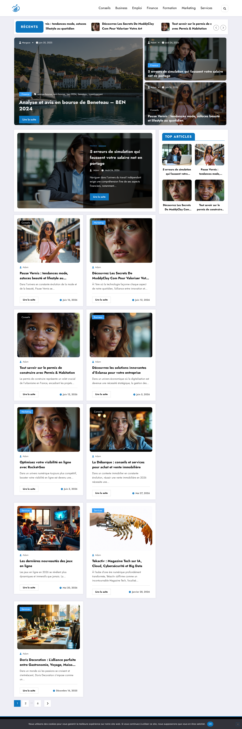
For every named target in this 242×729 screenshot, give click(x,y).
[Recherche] (224, 8)
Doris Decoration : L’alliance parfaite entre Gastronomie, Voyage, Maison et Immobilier (48, 662)
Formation (170, 8)
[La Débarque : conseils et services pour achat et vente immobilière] (121, 429)
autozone (60, 94)
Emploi (137, 8)
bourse (90, 94)
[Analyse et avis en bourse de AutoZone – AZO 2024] (78, 81)
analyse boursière (45, 94)
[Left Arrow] (216, 27)
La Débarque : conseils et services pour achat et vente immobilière (118, 465)
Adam (153, 42)
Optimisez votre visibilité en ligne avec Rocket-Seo (45, 465)
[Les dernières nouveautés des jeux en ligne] (48, 528)
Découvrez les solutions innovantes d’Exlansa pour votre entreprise (119, 370)
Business (121, 8)
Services (206, 8)
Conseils (104, 8)
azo (83, 94)
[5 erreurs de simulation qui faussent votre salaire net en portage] (185, 59)
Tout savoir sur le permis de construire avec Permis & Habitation (178, 26)
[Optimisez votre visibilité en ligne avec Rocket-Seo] (48, 429)
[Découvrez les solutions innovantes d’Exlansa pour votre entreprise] (121, 334)
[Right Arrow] (223, 27)
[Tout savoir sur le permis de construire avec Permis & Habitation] (48, 334)
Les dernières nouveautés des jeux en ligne (46, 563)
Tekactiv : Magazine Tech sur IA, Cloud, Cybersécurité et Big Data (117, 563)
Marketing (189, 8)
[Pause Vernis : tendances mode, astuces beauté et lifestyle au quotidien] (185, 103)
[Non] (238, 724)
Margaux (25, 42)
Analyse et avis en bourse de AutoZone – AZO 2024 (73, 105)
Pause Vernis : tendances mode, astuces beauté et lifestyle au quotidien (184, 118)
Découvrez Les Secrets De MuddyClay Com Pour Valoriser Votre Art (108, 26)
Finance (152, 8)
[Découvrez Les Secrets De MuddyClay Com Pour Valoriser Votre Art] (121, 240)
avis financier (73, 94)
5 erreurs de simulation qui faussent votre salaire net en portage (185, 73)
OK (210, 724)
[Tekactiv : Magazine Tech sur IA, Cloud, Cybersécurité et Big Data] (121, 528)
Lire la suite (29, 119)
